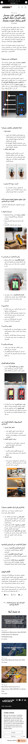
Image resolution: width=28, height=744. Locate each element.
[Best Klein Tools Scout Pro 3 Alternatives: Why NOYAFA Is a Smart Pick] (14, 674)
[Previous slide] (2, 2)
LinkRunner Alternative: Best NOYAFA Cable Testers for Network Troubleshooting (13, 634)
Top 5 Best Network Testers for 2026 (13, 660)
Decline (13, 736)
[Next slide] (26, 2)
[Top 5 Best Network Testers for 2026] (14, 649)
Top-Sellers (6, 706)
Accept (13, 732)
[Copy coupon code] (17, 3)
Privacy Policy (8, 728)
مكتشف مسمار (20, 575)
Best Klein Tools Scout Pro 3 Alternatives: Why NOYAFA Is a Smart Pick (13, 689)
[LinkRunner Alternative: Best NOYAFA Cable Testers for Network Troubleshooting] (14, 621)
